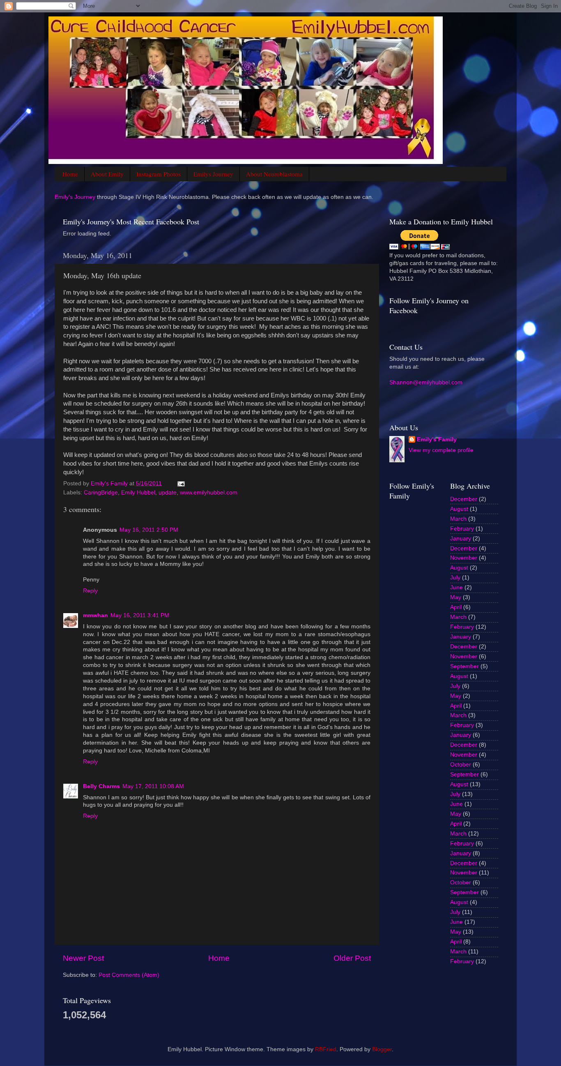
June (456, 587)
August (459, 509)
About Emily (107, 174)
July (455, 578)
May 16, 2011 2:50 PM (149, 530)
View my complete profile (441, 450)
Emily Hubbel (138, 492)
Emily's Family (437, 439)
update (168, 492)
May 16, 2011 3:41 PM (139, 615)
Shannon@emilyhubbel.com (425, 382)
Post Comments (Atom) (129, 975)
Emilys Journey (213, 174)
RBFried (325, 1049)
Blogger (382, 1049)
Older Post (352, 958)
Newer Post (83, 958)
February (462, 529)
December (463, 499)
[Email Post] (180, 483)
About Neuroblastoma (274, 174)
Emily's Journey (75, 197)
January (460, 538)
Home (70, 174)
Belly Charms (101, 786)
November (463, 558)
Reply (90, 591)
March (458, 519)
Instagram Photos (158, 174)
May (455, 597)
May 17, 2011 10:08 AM (153, 786)
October (460, 764)
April (456, 607)
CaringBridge (101, 492)
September (464, 666)
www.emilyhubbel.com (208, 492)
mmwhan (95, 615)
